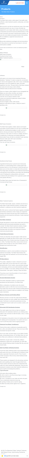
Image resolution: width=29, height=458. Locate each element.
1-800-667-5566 (14, 420)
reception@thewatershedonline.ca (14, 431)
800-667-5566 (20, 2)
